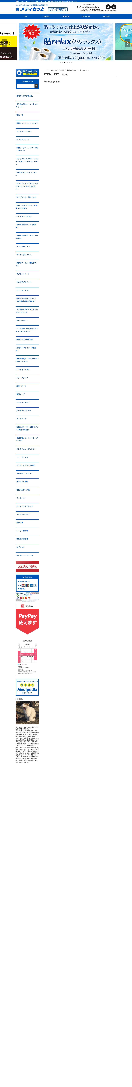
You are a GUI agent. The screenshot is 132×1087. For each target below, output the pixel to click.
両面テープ (21, 394)
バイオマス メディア (24, 216)
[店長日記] (27, 724)
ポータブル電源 (22, 482)
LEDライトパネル (23, 370)
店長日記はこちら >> (22, 762)
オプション (21, 547)
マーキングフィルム (24, 255)
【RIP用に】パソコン (25, 473)
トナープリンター (23, 457)
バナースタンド (22, 378)
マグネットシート (23, 274)
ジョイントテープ (23, 402)
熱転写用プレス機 (23, 490)
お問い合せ (106, 16)
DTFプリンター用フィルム (26, 197)
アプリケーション (23, 246)
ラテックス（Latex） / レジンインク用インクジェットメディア (27, 161)
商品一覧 (66, 16)
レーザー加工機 (22, 531)
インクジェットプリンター (26, 449)
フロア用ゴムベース (24, 282)
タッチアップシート (24, 410)
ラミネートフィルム (24, 131)
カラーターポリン (23, 290)
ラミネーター (21, 498)
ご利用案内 (46, 16)
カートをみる (86, 16)
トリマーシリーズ (23, 514)
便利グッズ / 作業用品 (57, 70)
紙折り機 (20, 522)
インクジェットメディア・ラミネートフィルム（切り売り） (27, 186)
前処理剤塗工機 (22, 539)
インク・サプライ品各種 (26, 465)
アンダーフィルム (23, 139)
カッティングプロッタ (25, 506)
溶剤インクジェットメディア (27, 123)
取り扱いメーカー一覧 (25, 555)
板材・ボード (21, 386)
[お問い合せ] (89, 11)
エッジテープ (21, 419)
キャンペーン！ (22, 320)
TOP (25, 16)
